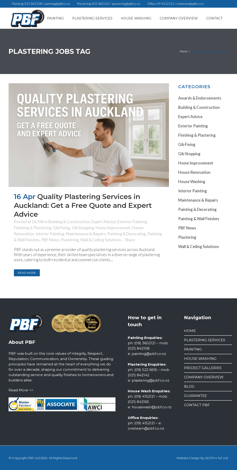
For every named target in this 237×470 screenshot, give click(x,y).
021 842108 (33, 4)
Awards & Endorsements (199, 98)
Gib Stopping (83, 227)
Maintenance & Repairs (86, 233)
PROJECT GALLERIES (202, 368)
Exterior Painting (132, 221)
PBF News (50, 239)
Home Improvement (113, 227)
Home (183, 51)
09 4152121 (165, 4)
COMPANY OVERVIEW (204, 377)
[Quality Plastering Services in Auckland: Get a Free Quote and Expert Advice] (89, 135)
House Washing (191, 181)
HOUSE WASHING (200, 358)
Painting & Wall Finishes (198, 218)
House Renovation (194, 172)
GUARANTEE (195, 395)
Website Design (188, 458)
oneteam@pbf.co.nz (190, 4)
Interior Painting (50, 233)
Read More (27, 272)
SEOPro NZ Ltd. (216, 458)
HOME (190, 330)
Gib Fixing (61, 227)
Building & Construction (69, 221)
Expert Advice (103, 221)
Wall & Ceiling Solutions (100, 239)
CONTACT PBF (197, 405)
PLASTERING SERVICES (204, 340)
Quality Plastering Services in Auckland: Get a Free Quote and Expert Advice (83, 205)
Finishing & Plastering (32, 227)
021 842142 (100, 4)
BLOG (189, 386)
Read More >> (21, 390)
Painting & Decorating (126, 233)
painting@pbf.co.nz (57, 4)
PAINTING (193, 349)
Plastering (70, 239)
